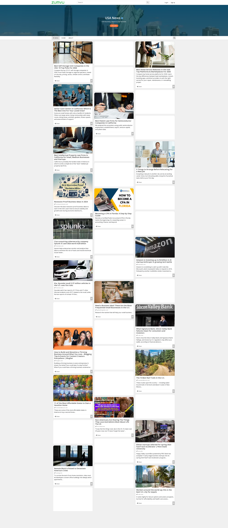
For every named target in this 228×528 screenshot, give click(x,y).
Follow (114, 26)
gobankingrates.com (102, 310)
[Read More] (91, 80)
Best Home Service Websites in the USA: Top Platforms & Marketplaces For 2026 (153, 70)
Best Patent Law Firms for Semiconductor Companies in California (113, 122)
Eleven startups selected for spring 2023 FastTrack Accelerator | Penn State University (153, 446)
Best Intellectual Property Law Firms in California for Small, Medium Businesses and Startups (71, 157)
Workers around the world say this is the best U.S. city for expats (154, 491)
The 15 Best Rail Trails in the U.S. (150, 378)
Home (63, 38)
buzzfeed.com (101, 426)
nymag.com (59, 473)
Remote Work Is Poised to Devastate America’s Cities (70, 469)
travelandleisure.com (144, 380)
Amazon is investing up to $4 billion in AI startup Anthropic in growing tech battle (154, 261)
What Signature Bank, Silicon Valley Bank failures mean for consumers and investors (154, 331)
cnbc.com (140, 335)
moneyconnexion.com (62, 204)
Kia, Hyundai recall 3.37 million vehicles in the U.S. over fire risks (72, 284)
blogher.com (59, 360)
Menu (56, 38)
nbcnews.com (59, 246)
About (71, 38)
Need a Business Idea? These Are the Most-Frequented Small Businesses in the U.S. (113, 306)
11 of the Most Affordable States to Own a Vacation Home (72, 404)
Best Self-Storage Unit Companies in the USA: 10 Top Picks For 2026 (71, 67)
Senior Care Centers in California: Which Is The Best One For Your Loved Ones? (72, 109)
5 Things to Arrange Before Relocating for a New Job (154, 170)
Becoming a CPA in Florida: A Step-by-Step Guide (113, 214)
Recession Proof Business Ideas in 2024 (71, 201)
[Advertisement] (114, 53)
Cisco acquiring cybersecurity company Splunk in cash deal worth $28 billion (71, 242)
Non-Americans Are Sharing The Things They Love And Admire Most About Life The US (112, 422)
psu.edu (140, 451)
